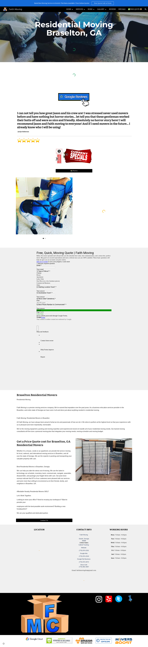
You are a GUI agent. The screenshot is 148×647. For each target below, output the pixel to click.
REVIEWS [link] (112, 9)
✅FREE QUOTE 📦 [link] (135, 9)
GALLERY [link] (100, 9)
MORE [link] (90, 9)
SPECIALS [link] (121, 9)
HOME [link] (68, 9)
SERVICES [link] (79, 9)
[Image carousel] (44, 208)
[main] (74, 29)
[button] (145, 9)
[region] (74, 3)
